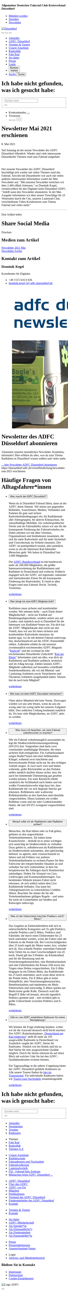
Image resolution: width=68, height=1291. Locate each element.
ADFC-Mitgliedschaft (21, 1222)
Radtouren (15, 1133)
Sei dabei (14, 57)
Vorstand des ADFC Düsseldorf (27, 1197)
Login (12, 64)
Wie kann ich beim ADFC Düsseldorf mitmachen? (36, 693)
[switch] (28, 113)
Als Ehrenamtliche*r (20, 1229)
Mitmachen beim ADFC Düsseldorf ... (31, 1174)
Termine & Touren (19, 44)
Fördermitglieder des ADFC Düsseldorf (31, 1200)
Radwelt (15, 650)
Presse (12, 60)
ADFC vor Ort (17, 1187)
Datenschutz (16, 1275)
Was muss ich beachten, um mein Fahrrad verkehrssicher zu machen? (37, 731)
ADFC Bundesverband (27, 561)
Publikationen (16, 1194)
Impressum (15, 1271)
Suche (13, 74)
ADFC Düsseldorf (19, 41)
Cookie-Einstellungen (21, 1278)
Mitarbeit (14, 1190)
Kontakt (13, 1203)
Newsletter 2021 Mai (13, 247)
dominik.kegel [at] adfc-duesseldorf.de (31, 283)
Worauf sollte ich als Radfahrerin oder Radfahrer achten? (38, 823)
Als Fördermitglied (19, 1232)
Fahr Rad (14, 54)
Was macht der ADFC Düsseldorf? (28, 496)
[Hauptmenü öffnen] (10, 32)
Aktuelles (14, 38)
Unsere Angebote (19, 47)
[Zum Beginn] (2, 1288)
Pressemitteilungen (19, 1245)
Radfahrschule (17, 1158)
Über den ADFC (18, 1184)
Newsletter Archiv (11, 251)
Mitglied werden (18, 15)
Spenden (14, 19)
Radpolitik (15, 51)
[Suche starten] (5, 105)
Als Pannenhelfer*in (20, 1235)
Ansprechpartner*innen (22, 1248)
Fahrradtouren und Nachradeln (26, 1161)
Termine (13, 1129)
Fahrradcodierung (19, 1164)
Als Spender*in (17, 1225)
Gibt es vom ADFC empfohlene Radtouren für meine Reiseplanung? (37, 1018)
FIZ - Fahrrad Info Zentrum (24, 1171)
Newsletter (15, 22)
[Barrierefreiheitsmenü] (2, 32)
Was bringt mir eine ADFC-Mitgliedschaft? (32, 601)
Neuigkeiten (16, 1126)
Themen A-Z (16, 1148)
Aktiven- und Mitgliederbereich (27, 1257)
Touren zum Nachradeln (27, 1078)
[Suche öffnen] (6, 32)
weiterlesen (15, 594)
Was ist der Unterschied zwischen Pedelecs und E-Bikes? (38, 917)
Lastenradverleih (18, 1168)
